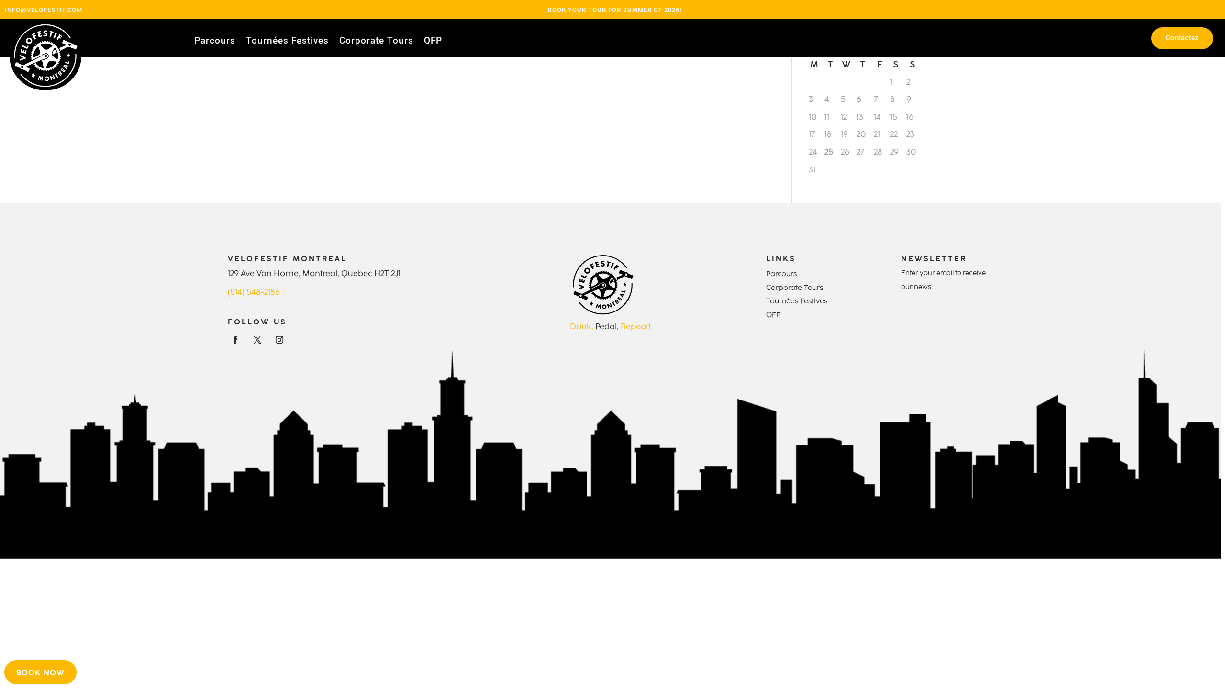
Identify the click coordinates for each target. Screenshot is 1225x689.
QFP (433, 41)
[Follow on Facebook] (235, 339)
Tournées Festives (287, 41)
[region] (612, 344)
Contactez (1182, 37)
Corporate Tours (376, 41)
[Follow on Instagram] (279, 339)
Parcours (214, 41)
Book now (40, 672)
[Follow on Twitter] (257, 339)
